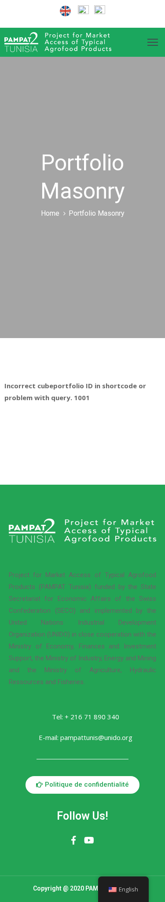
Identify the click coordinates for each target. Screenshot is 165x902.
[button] (82, 785)
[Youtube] (89, 840)
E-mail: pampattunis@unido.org (85, 737)
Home (50, 213)
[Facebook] (73, 840)
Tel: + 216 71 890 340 (85, 716)
